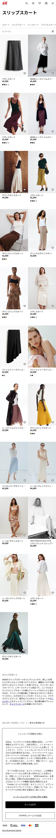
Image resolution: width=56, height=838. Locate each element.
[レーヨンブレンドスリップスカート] (42, 463)
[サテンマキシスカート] (14, 172)
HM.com (6, 722)
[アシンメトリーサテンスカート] (14, 346)
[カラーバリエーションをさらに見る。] (32, 84)
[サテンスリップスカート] (14, 230)
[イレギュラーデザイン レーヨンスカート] (14, 463)
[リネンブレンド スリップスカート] (42, 518)
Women (14, 722)
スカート (24, 722)
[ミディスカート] (14, 56)
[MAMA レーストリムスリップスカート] (42, 56)
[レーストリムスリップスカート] (14, 405)
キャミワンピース (17, 704)
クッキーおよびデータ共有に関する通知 (30, 797)
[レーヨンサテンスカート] (14, 518)
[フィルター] (52, 31)
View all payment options (11, 830)
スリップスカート (37, 722)
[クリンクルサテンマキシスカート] (42, 230)
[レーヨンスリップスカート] (14, 575)
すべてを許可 (30, 805)
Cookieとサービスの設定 (30, 815)
